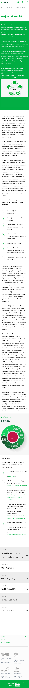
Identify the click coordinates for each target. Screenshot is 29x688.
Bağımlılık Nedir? (20, 7)
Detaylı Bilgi (11, 685)
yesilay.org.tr (11, 476)
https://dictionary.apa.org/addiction (17, 485)
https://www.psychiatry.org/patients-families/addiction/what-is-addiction (17, 497)
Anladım (18, 685)
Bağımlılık (9, 7)
